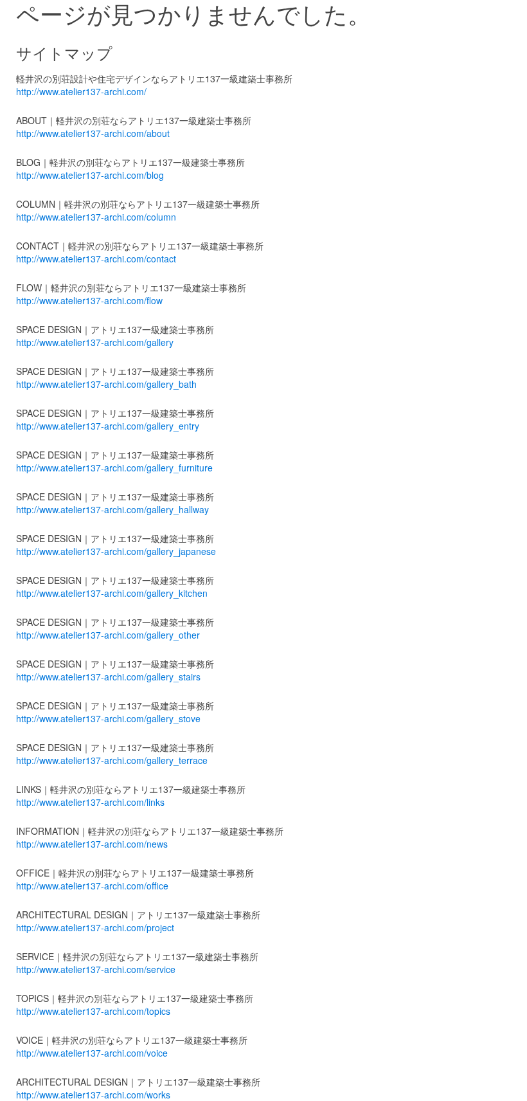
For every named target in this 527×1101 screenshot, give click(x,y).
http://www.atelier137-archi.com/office (92, 885)
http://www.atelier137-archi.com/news (92, 843)
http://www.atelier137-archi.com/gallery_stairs (108, 676)
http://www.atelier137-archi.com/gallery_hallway (112, 509)
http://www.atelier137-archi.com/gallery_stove (108, 718)
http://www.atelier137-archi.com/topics (93, 1011)
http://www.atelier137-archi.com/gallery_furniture (114, 467)
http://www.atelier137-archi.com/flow (89, 300)
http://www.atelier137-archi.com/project (95, 927)
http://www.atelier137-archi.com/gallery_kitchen (112, 593)
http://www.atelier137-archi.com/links (90, 802)
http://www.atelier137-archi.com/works (93, 1094)
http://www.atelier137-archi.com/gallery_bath (106, 384)
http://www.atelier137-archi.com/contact (96, 258)
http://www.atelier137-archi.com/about (93, 133)
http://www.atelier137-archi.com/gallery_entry (107, 425)
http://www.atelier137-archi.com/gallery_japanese (116, 551)
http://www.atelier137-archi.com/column (96, 216)
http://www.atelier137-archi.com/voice (92, 1052)
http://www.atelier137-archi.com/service (95, 969)
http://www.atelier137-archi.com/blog (90, 174)
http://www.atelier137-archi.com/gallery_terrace (112, 760)
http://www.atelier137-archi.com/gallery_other (108, 634)
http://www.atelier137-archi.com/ (81, 91)
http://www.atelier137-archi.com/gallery (95, 342)
